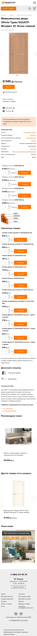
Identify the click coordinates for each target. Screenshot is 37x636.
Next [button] (35, 54)
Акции (3, 594)
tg (21, 613)
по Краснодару (8, 408)
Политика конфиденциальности (25, 607)
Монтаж (21, 601)
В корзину (24, 173)
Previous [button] (2, 54)
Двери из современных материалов (24, 151)
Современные (31, 138)
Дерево (33, 149)
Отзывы (3, 601)
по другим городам (9, 411)
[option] (18, 53)
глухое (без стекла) (29, 132)
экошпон (33, 135)
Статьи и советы (6, 604)
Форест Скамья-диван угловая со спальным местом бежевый (15, 454)
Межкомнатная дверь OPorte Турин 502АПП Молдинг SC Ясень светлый (16, 511)
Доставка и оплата (24, 599)
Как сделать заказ (24, 596)
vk (16, 613)
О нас (3, 606)
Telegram (20, 579)
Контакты (21, 594)
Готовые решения (7, 599)
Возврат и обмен (24, 604)
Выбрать (9, 87)
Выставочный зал (7, 596)
